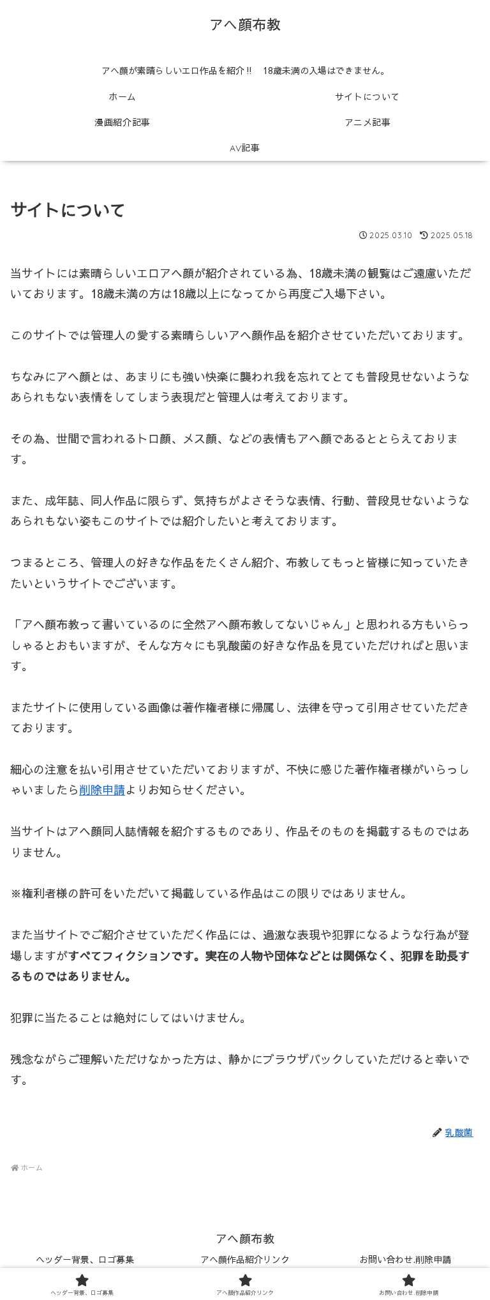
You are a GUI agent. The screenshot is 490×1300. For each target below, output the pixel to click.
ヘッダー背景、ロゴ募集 (85, 1259)
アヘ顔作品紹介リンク (245, 1259)
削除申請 (102, 789)
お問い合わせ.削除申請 (405, 1259)
